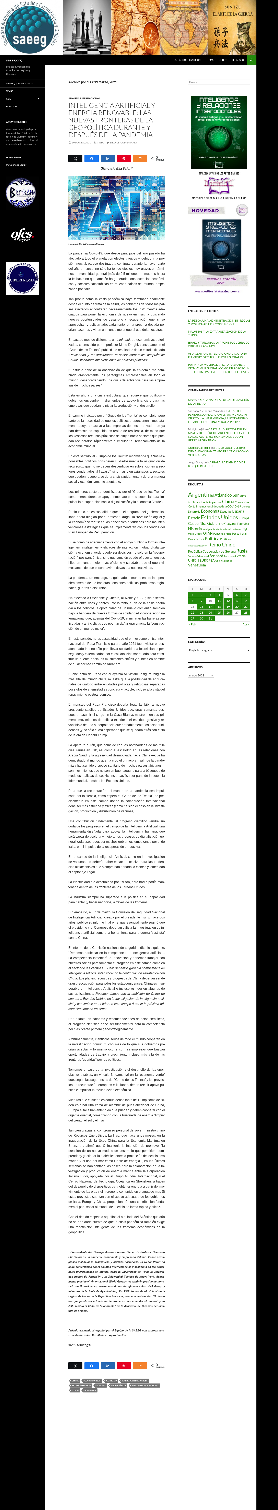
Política (212, 538)
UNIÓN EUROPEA (201, 560)
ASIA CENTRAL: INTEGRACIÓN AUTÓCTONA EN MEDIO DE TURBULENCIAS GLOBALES (217, 355)
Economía (210, 511)
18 (219, 606)
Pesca (228, 533)
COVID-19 (111, 1380)
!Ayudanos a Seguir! (16, 164)
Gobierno (215, 523)
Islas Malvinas (227, 529)
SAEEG (100, 142)
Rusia (242, 551)
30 (201, 618)
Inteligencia (208, 529)
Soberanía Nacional (198, 556)
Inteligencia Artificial (145, 1385)
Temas (209, 60)
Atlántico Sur (227, 495)
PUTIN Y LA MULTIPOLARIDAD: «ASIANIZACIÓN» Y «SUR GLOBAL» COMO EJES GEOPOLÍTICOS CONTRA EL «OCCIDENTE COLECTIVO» (218, 368)
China (75, 1380)
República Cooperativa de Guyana (212, 551)
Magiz (192, 400)
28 (245, 612)
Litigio (245, 529)
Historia (195, 528)
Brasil (191, 502)
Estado (194, 517)
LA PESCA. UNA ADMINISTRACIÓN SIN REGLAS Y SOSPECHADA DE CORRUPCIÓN (219, 322)
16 (201, 606)
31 (210, 618)
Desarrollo (194, 511)
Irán (217, 529)
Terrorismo (229, 556)
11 (219, 600)
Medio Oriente (195, 533)
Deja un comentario (123, 142)
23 (201, 612)
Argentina (201, 494)
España (238, 511)
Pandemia (90, 1390)
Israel (238, 529)
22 (192, 612)
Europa (100, 1385)
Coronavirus (92, 1380)
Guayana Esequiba (236, 523)
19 (228, 606)
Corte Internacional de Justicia (207, 506)
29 (192, 618)
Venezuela (197, 565)
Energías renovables (135, 1380)
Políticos (225, 539)
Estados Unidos (81, 1385)
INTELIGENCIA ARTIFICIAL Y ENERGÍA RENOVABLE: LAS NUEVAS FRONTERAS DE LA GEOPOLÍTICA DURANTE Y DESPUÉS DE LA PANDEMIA (111, 120)
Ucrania (240, 556)
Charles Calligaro (199, 447)
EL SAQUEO (238, 60)
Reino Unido (221, 544)
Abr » (246, 624)
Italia (75, 1390)
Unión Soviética (223, 560)
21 (245, 606)
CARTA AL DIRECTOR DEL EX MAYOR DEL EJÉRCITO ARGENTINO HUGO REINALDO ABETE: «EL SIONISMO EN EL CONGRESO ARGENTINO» (219, 434)
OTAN (208, 533)
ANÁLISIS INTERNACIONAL (84, 98)
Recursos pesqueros (198, 545)
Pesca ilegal (239, 533)
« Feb (192, 624)
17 (210, 606)
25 (219, 612)
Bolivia (243, 495)
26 (228, 612)
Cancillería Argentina (207, 502)
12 (228, 600)
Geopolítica (118, 1385)
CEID (221, 60)
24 (210, 612)
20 (237, 606)
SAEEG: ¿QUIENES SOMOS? (187, 60)
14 (245, 600)
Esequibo (226, 511)
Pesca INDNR (196, 539)
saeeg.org (14, 60)
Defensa (246, 506)
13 (237, 600)
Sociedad (216, 556)
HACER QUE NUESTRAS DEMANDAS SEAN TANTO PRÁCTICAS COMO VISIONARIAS (218, 451)
